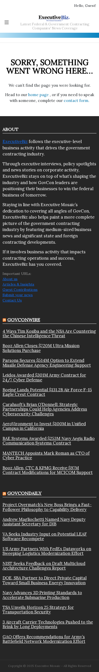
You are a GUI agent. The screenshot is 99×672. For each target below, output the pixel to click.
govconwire (23, 320)
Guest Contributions (20, 289)
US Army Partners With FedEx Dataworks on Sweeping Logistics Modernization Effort (47, 551)
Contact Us (12, 300)
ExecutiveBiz (15, 141)
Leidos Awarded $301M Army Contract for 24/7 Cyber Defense (44, 377)
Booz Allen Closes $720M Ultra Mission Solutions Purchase (41, 348)
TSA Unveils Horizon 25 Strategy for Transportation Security (38, 609)
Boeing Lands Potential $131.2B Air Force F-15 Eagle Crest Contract (47, 392)
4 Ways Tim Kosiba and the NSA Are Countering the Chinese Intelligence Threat (49, 333)
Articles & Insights (18, 284)
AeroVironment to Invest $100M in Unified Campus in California (44, 426)
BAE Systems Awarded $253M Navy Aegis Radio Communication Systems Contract (49, 441)
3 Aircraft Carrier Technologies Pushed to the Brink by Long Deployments (48, 624)
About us (10, 279)
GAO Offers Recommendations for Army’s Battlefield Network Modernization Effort (44, 639)
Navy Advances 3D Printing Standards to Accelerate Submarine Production (42, 595)
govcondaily (24, 493)
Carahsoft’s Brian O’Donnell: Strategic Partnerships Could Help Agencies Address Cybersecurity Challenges (45, 409)
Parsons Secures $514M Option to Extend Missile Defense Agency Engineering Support (47, 362)
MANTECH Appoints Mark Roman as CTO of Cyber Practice (46, 455)
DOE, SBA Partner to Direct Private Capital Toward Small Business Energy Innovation (45, 580)
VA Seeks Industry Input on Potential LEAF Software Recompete (45, 536)
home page (39, 94)
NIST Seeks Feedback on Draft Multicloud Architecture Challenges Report (44, 566)
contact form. (76, 100)
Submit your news (18, 295)
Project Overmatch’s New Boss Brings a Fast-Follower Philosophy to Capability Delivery (47, 507)
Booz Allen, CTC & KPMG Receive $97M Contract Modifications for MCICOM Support (48, 470)
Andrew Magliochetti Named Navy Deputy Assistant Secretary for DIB (44, 521)
